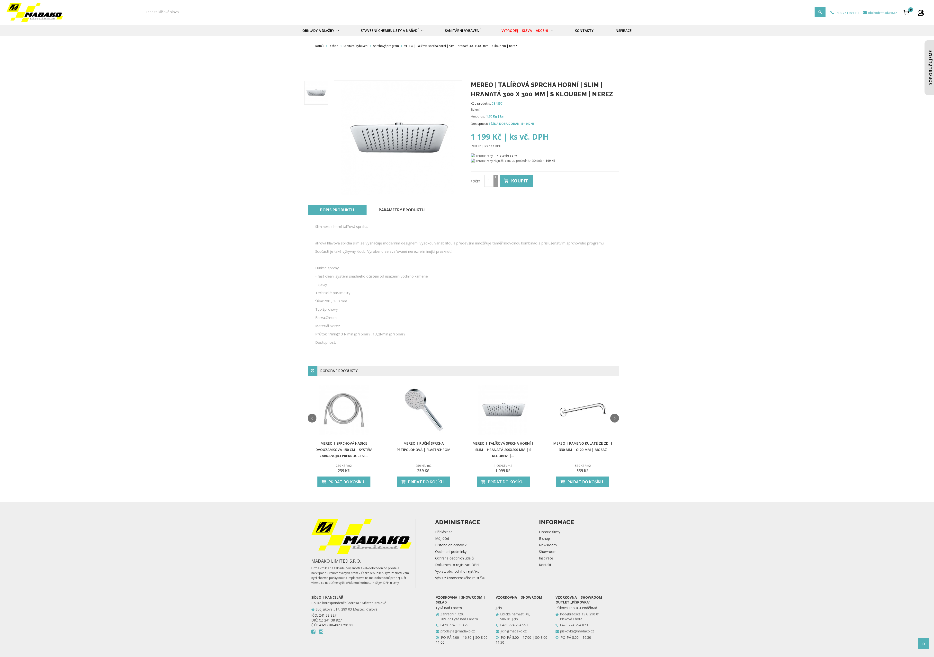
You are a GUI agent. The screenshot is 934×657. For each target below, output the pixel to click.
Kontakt (545, 564)
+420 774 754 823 (573, 625)
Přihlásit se (443, 532)
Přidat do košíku (346, 482)
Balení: (475, 110)
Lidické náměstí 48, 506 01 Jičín (515, 616)
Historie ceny (506, 155)
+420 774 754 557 (514, 625)
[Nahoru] (923, 645)
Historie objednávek (451, 545)
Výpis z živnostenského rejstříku (460, 578)
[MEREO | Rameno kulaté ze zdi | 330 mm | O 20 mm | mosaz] (583, 410)
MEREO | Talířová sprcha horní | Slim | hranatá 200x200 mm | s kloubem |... (503, 449)
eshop (334, 46)
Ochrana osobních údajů (454, 558)
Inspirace (546, 558)
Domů (319, 46)
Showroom (548, 551)
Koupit (519, 181)
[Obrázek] (316, 93)
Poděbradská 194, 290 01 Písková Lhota (580, 616)
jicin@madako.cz (513, 631)
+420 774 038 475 (454, 625)
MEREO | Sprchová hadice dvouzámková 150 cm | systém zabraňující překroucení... (343, 449)
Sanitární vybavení (355, 46)
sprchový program (386, 46)
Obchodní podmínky (451, 551)
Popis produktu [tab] (337, 210)
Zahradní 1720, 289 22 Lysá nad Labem (459, 616)
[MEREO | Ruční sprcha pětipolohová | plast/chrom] (423, 410)
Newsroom (548, 545)
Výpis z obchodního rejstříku (457, 571)
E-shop (544, 538)
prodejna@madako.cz (457, 631)
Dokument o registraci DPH (457, 564)
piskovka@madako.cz (577, 631)
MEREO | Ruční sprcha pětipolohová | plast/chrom (423, 446)
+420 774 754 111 (847, 13)
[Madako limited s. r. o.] (73, 12)
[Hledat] (820, 12)
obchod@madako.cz (882, 13)
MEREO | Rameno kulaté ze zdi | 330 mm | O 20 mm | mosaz (582, 446)
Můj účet (442, 538)
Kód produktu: (481, 103)
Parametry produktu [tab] (402, 210)
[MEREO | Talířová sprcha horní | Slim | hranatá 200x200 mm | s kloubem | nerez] (503, 410)
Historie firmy (549, 532)
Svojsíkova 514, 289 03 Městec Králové (346, 609)
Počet (475, 181)
